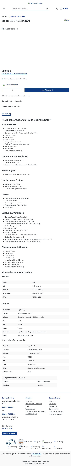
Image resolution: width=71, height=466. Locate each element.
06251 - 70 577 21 (8, 414)
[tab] (6, 114)
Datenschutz (53, 406)
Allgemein (52, 401)
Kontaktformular (7, 428)
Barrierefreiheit (54, 409)
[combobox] (28, 8)
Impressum (52, 404)
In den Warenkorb (47, 90)
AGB (27, 406)
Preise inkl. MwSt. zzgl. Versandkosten (14, 74)
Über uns (29, 401)
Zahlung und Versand (56, 411)
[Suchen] (47, 8)
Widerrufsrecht (30, 409)
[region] (35, 48)
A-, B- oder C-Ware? (55, 414)
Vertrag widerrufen (9, 433)
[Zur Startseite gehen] (35, 3)
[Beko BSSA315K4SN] (35, 48)
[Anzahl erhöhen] (22, 90)
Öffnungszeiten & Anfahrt (34, 404)
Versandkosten (36, 454)
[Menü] (4, 8)
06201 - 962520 (7, 407)
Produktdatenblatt (12, 85)
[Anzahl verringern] (4, 90)
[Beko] (66, 20)
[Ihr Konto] (57, 8)
